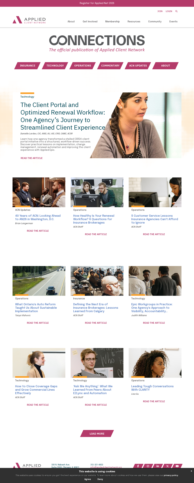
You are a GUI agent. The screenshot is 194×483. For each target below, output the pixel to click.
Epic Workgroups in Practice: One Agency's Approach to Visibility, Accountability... (151, 308)
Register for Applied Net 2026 (97, 3)
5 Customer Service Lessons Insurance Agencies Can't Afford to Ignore (154, 219)
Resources (134, 21)
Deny (100, 479)
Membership (112, 21)
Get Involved (90, 21)
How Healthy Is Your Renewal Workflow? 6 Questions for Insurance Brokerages (93, 219)
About (71, 21)
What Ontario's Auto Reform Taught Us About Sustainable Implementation (36, 308)
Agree (87, 479)
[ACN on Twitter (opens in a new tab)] (167, 466)
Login (169, 11)
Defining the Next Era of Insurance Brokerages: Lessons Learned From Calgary (95, 308)
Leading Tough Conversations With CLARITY (152, 388)
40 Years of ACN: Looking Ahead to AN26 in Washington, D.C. (38, 217)
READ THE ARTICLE (32, 158)
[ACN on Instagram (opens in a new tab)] (148, 466)
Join (159, 11)
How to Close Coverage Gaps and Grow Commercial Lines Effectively (36, 390)
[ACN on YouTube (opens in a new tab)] (177, 466)
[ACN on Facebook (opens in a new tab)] (138, 466)
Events (173, 21)
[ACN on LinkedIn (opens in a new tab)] (157, 466)
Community (155, 21)
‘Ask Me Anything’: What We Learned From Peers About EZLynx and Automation (93, 390)
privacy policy (171, 475)
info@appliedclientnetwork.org (106, 467)
